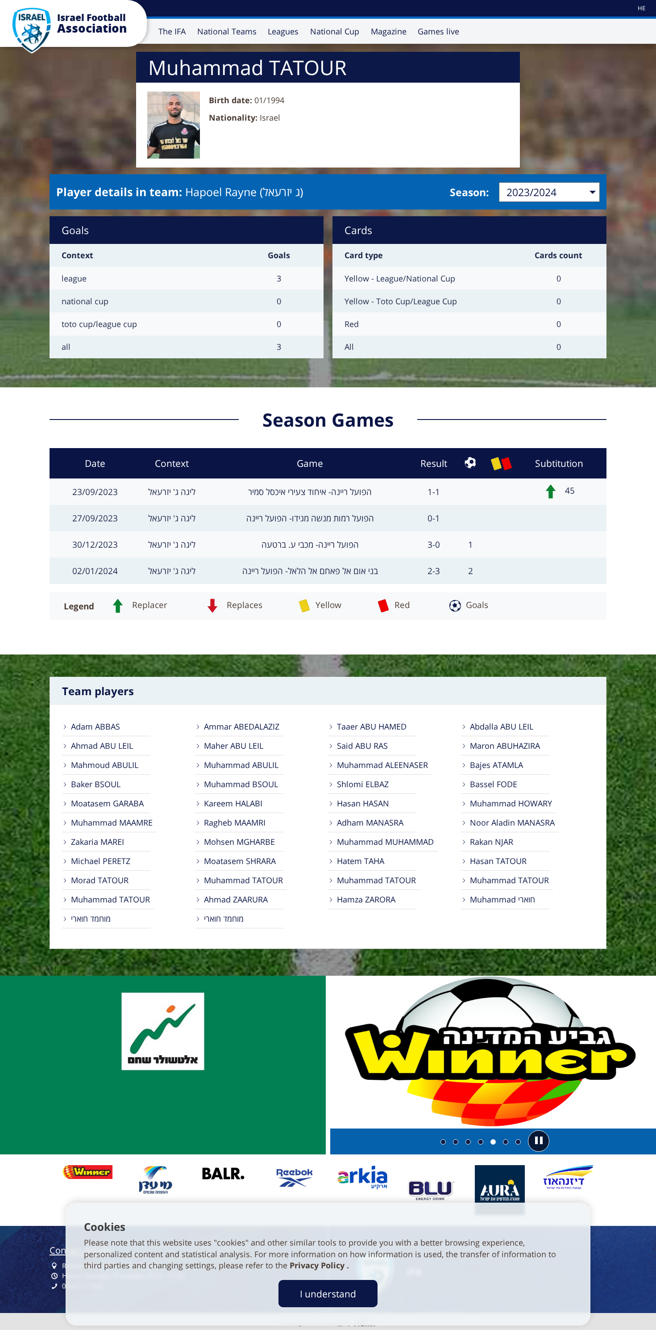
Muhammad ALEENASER (382, 764)
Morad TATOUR (100, 880)
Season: (469, 192)
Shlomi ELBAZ (363, 784)
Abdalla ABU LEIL (501, 726)
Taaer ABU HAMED (372, 726)
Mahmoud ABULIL (104, 764)
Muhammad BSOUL (241, 784)
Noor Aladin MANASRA (512, 822)
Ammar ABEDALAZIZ (241, 726)
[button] (538, 1141)
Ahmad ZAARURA (236, 899)
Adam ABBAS (95, 726)
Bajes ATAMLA (496, 764)
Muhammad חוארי (502, 899)
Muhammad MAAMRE (112, 822)
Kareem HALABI (233, 803)
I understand (328, 1293)
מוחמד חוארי (91, 918)
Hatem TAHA (360, 861)
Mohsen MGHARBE (239, 841)
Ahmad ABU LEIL (102, 745)
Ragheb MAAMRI (235, 822)
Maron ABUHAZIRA (505, 745)
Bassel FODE (493, 784)
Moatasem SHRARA (240, 861)
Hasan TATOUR (498, 861)
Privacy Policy (318, 1265)
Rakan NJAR (491, 841)
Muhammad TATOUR (243, 880)
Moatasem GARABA (107, 803)
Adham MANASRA (370, 822)
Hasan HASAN (363, 803)
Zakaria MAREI (97, 841)
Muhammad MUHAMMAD (385, 841)
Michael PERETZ (100, 861)
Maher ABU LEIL (233, 745)
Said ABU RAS (362, 745)
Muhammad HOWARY (511, 803)
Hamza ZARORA (366, 899)
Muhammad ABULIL (241, 764)
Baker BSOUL (95, 784)
